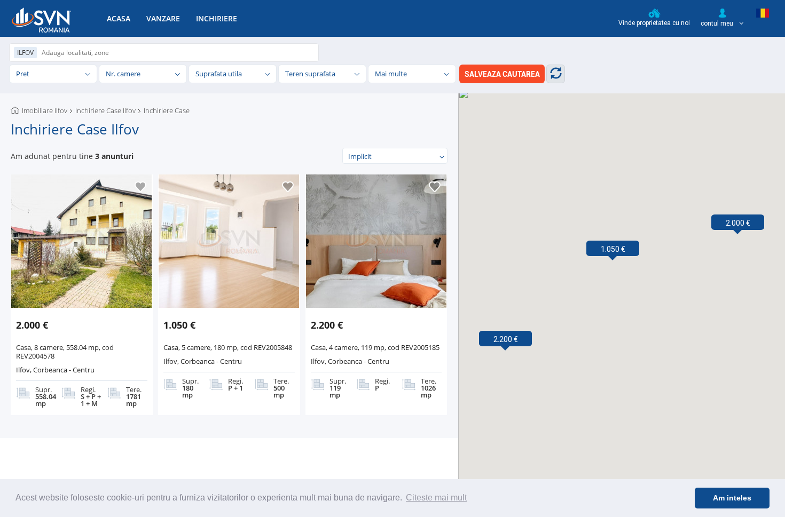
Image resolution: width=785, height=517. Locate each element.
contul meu (718, 23)
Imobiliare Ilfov (44, 110)
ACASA (118, 18)
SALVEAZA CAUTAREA (502, 74)
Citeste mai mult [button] (436, 497)
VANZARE (163, 18)
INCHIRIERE (216, 18)
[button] (737, 223)
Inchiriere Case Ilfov (105, 110)
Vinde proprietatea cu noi (654, 23)
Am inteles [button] (732, 498)
